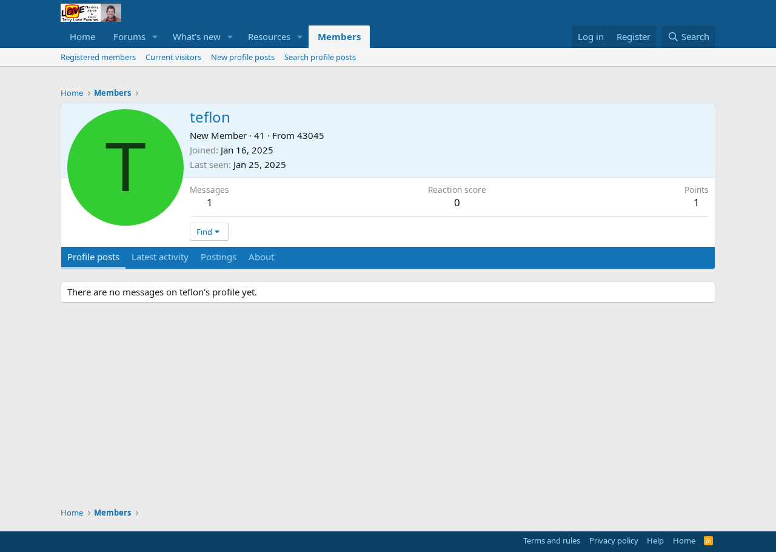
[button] (155, 36)
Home (82, 36)
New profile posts (243, 57)
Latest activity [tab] (160, 257)
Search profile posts (320, 57)
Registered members (98, 57)
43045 (310, 135)
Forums (129, 36)
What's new (197, 36)
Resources (269, 36)
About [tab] (261, 257)
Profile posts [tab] (93, 257)
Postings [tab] (218, 257)
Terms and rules (551, 540)
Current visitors (173, 57)
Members (339, 36)
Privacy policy (613, 540)
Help (655, 540)
